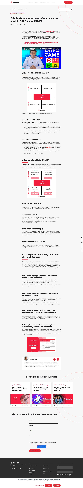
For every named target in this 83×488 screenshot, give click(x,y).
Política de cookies (46, 473)
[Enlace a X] (18, 468)
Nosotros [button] (30, 2)
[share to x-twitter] (81, 242)
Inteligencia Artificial (16, 384)
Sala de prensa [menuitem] (31, 472)
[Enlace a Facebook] (16, 468)
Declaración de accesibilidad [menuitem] (47, 471)
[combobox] (64, 9)
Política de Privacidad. (63, 476)
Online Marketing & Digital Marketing (17, 13)
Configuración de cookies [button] (39, 485)
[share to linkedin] (81, 237)
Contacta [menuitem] (30, 474)
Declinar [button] (57, 485)
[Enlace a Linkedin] (14, 468)
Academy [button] (49, 2)
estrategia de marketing (48, 31)
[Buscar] (71, 9)
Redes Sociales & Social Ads (60, 384)
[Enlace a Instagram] (12, 468)
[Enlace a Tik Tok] (20, 468)
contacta (68, 2)
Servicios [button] (36, 2)
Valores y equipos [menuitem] (32, 468)
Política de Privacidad (34, 443)
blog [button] (53, 2)
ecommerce (48, 147)
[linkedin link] (54, 359)
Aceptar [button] (48, 485)
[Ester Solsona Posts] (58, 359)
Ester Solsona (25, 405)
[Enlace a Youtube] (11, 468)
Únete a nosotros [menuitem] (32, 470)
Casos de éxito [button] (43, 2)
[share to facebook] (81, 239)
